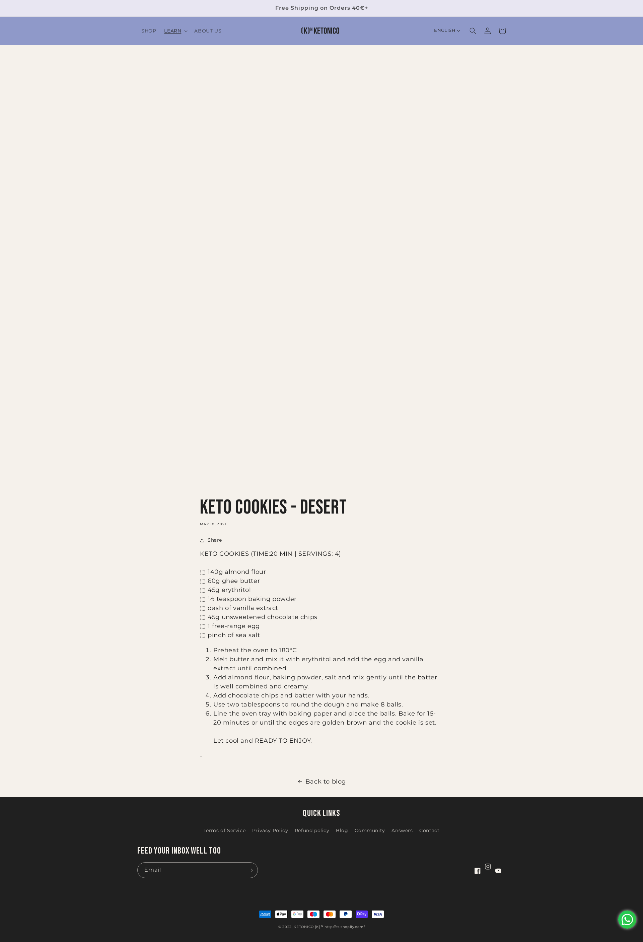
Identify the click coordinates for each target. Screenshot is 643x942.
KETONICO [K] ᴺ (308, 927)
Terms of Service (225, 830)
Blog (342, 830)
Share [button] (215, 540)
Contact (429, 830)
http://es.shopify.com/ (345, 927)
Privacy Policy (270, 830)
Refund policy (312, 830)
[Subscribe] (250, 870)
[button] (175, 31)
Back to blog (325, 781)
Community (370, 830)
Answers (402, 830)
